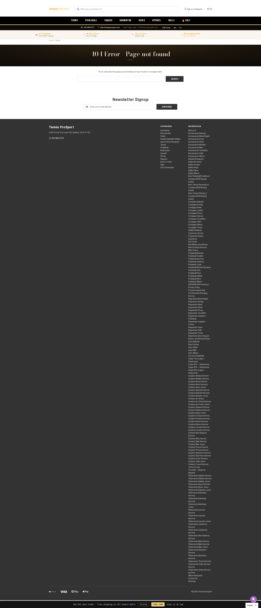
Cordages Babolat (196, 202)
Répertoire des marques (198, 336)
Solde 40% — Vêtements (198, 364)
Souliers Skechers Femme (199, 453)
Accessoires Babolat (197, 133)
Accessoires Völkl (195, 153)
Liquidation (165, 130)
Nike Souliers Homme (197, 247)
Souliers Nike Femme (197, 438)
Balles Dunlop (194, 165)
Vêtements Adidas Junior (199, 481)
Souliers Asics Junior (197, 387)
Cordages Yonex (195, 227)
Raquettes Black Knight (198, 299)
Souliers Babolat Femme (198, 390)
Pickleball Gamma (196, 259)
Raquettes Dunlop (196, 302)
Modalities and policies (198, 244)
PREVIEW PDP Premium (198, 284)
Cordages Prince (195, 213)
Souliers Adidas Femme (198, 376)
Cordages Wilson (195, 224)
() (210, 9)
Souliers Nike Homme (197, 441)
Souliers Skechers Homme (199, 456)
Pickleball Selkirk (195, 276)
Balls (171, 20)
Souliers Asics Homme (198, 384)
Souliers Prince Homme (198, 450)
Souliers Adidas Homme (198, 379)
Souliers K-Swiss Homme (199, 419)
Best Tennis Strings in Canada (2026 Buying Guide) (197, 196)
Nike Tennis (193, 250)
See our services (189, 36)
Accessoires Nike (195, 147)
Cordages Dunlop (195, 205)
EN (175, 27)
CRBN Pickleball (195, 230)
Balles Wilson (193, 173)
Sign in (190, 9)
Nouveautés (165, 133)
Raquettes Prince (195, 310)
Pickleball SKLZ (194, 279)
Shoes (142, 20)
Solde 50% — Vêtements (198, 367)
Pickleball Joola (194, 264)
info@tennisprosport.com (110, 27)
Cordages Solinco (195, 216)
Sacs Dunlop (193, 344)
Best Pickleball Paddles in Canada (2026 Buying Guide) (199, 179)
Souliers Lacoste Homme (199, 430)
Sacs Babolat (194, 341)
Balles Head (193, 167)
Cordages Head (194, 207)
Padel (162, 136)
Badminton (125, 20)
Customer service (195, 233)
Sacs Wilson (193, 353)
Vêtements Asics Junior (198, 487)
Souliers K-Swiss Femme (198, 416)
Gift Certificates (167, 167)
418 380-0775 (89, 27)
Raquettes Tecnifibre (197, 313)
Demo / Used (166, 162)
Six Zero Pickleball (196, 356)
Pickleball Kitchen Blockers (199, 267)
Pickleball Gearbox (196, 262)
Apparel (156, 20)
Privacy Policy (194, 287)
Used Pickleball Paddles (170, 139)
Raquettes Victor (195, 327)
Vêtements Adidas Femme (199, 476)
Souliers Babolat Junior (198, 396)
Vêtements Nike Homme (198, 544)
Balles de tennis (195, 162)
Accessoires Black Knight (199, 136)
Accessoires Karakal (197, 145)
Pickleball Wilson (195, 282)
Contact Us (193, 578)
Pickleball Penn (194, 273)
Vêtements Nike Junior (198, 547)
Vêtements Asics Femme (199, 484)
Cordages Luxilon (195, 210)
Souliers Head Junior (197, 413)
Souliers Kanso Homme (198, 424)
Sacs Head (192, 347)
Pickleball (91, 20)
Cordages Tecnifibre (197, 219)
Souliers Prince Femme (198, 447)
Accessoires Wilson (196, 156)
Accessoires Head (196, 142)
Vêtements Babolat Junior (199, 490)
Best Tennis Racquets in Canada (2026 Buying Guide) (198, 187)
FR (180, 27)
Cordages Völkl (194, 222)
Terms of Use (194, 467)
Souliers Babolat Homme (199, 393)
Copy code (158, 604)
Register (198, 9)
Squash (108, 20)
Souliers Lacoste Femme (198, 427)
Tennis (74, 20)
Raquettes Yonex (195, 333)
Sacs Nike (192, 350)
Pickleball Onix (194, 270)
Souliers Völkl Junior (197, 461)
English (250, 605)
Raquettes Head (195, 304)
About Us (192, 130)
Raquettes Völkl (195, 330)
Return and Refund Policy (199, 339)
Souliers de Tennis (196, 399)
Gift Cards (166, 27)
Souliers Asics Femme (197, 381)
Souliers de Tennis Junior (199, 404)
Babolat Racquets (195, 159)
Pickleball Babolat (195, 253)
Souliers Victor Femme (198, 458)
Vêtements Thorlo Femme (199, 561)
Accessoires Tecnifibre (198, 150)
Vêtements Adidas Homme (200, 478)
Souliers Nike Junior (196, 444)
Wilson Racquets (195, 575)
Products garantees (196, 290)
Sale (162, 165)
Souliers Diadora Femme (198, 407)
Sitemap (192, 581)
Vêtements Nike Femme (198, 541)
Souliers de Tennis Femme (199, 401)
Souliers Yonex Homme (198, 464)
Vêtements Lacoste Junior (199, 521)
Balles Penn (193, 170)
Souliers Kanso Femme (198, 421)
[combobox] (252, 605)
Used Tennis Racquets (169, 142)
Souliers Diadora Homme (199, 410)
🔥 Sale (186, 20)
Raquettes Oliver (195, 307)
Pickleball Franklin (195, 256)
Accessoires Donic (196, 139)
